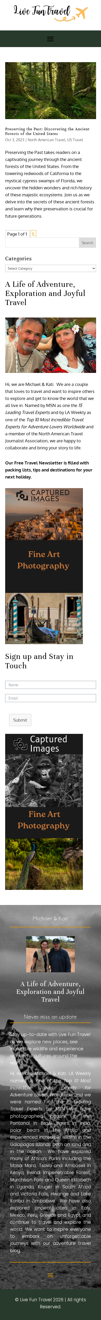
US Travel (75, 140)
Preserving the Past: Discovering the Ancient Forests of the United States (47, 131)
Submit (20, 720)
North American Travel (46, 140)
